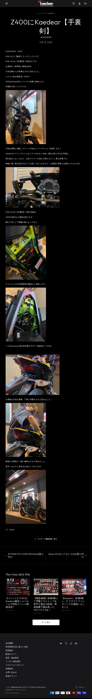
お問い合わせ (11, 672)
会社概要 (9, 643)
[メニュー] (7, 3)
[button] (74, 3)
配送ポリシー (11, 654)
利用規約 (9, 650)
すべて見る (46, 622)
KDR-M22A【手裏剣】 (15, 61)
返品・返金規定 (12, 658)
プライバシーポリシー (15, 665)
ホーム (39, 13)
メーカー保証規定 (13, 661)
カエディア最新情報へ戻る (47, 539)
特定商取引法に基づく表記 (17, 647)
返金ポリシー (11, 676)
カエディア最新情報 (48, 13)
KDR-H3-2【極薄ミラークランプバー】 (22, 56)
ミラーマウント (41, 148)
